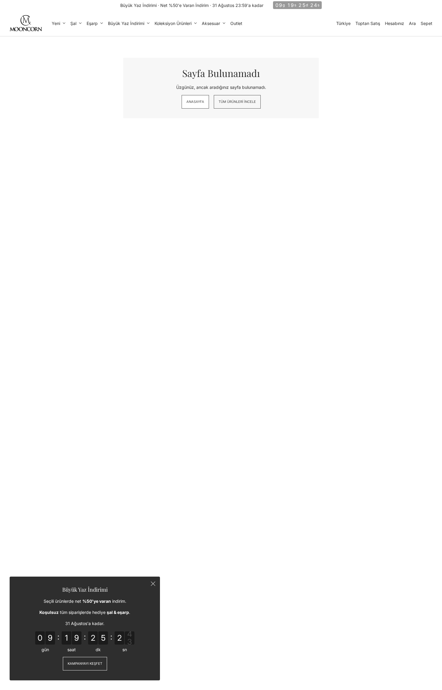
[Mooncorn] (26, 23)
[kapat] (153, 584)
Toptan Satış (367, 23)
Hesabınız (394, 23)
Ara (412, 23)
